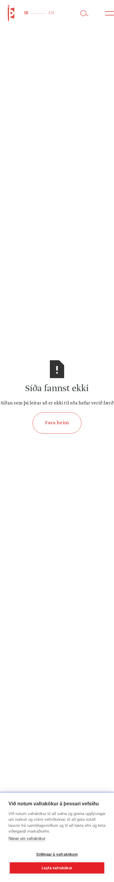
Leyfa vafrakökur (57, 868)
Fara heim (57, 423)
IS (26, 13)
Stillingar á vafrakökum (57, 854)
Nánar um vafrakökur (27, 838)
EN (51, 13)
